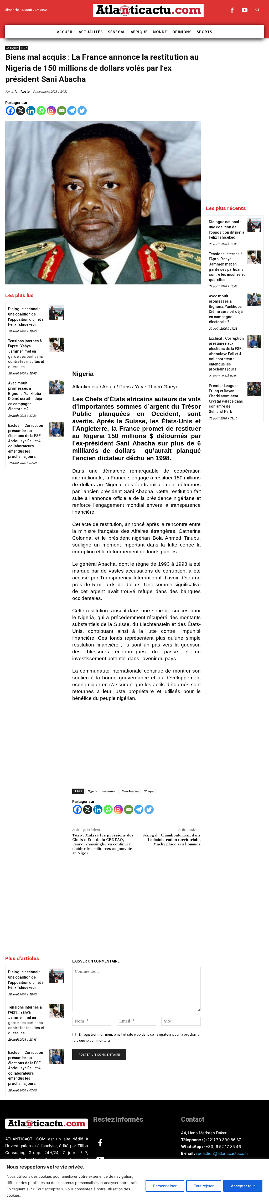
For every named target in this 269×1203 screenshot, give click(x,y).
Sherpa (148, 791)
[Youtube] (244, 11)
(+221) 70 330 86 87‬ (222, 1139)
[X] (20, 110)
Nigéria (92, 791)
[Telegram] (71, 110)
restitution (109, 791)
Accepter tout (243, 1186)
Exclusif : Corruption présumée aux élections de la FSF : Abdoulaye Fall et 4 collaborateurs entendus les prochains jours (25, 441)
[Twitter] (82, 110)
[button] (257, 9)
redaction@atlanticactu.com (222, 1153)
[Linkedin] (30, 110)
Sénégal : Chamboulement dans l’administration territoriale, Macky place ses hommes (171, 840)
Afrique (12, 48)
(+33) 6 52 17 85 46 (222, 1146)
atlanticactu (20, 91)
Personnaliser (165, 1186)
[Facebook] (232, 11)
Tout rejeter (204, 1186)
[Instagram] (51, 110)
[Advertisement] (136, 328)
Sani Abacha (130, 791)
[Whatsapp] (41, 110)
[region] (134, 1181)
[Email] (61, 110)
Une (24, 48)
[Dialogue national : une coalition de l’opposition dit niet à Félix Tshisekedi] (56, 312)
